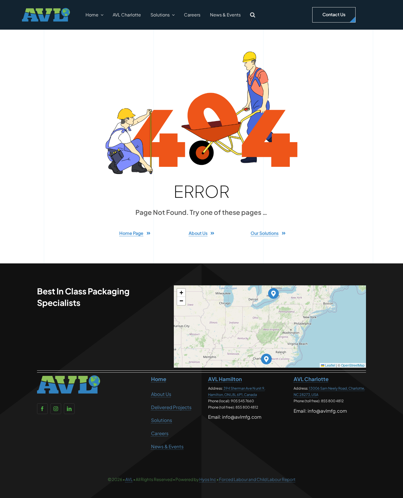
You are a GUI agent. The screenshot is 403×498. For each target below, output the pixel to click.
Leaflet (329, 365)
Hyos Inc (207, 479)
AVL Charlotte (311, 379)
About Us (161, 394)
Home (158, 379)
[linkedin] (69, 408)
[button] (252, 15)
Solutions (161, 420)
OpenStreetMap (353, 365)
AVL (129, 479)
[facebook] (42, 408)
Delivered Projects (171, 407)
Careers (160, 433)
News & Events (167, 446)
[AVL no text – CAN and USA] (46, 10)
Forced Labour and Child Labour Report (257, 479)
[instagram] (55, 408)
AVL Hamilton (225, 379)
